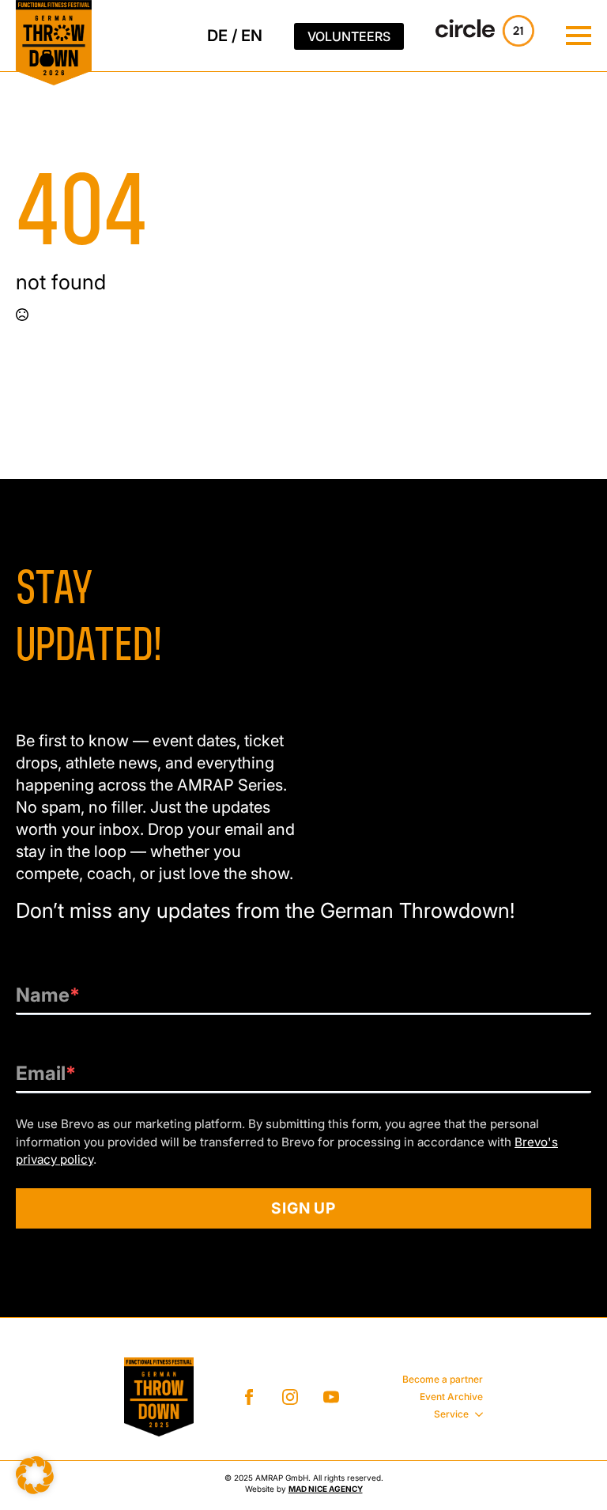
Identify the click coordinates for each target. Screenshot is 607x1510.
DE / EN (234, 35)
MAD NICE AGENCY (325, 1488)
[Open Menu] (578, 35)
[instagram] (290, 1397)
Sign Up (304, 1208)
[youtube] (331, 1397)
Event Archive (451, 1396)
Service (451, 1414)
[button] (35, 1475)
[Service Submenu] (476, 1414)
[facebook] (249, 1397)
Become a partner (442, 1379)
